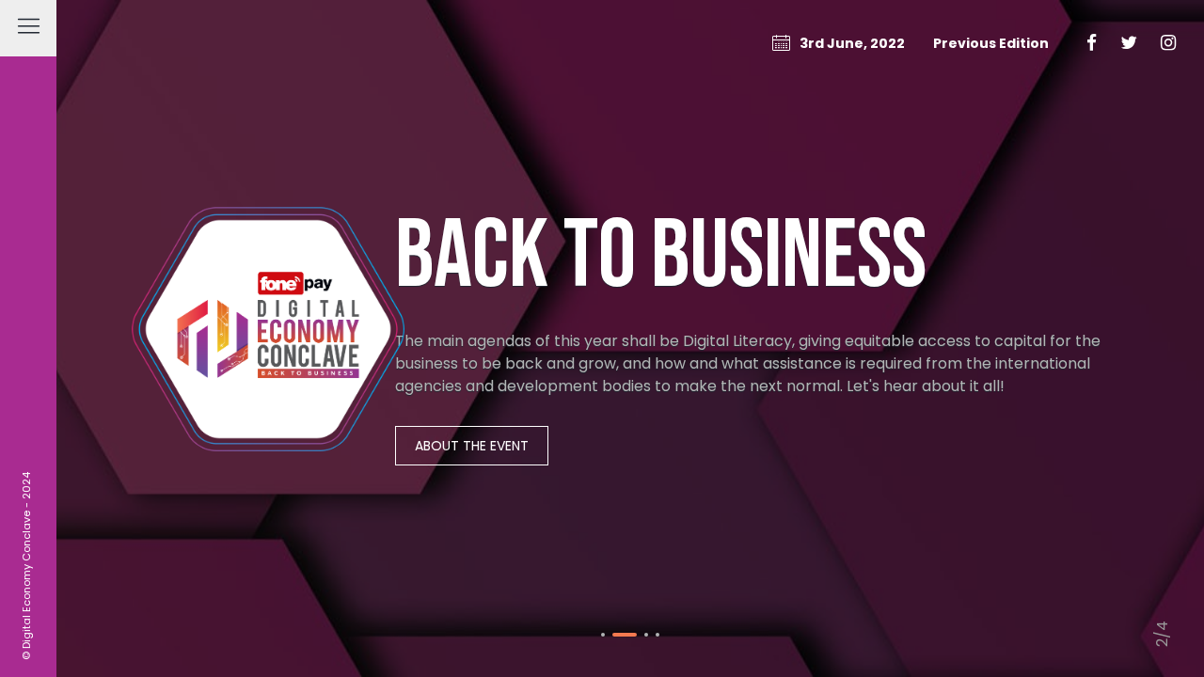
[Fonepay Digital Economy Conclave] (268, 338)
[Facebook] (1091, 43)
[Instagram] (1168, 43)
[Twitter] (1129, 43)
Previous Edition (991, 43)
